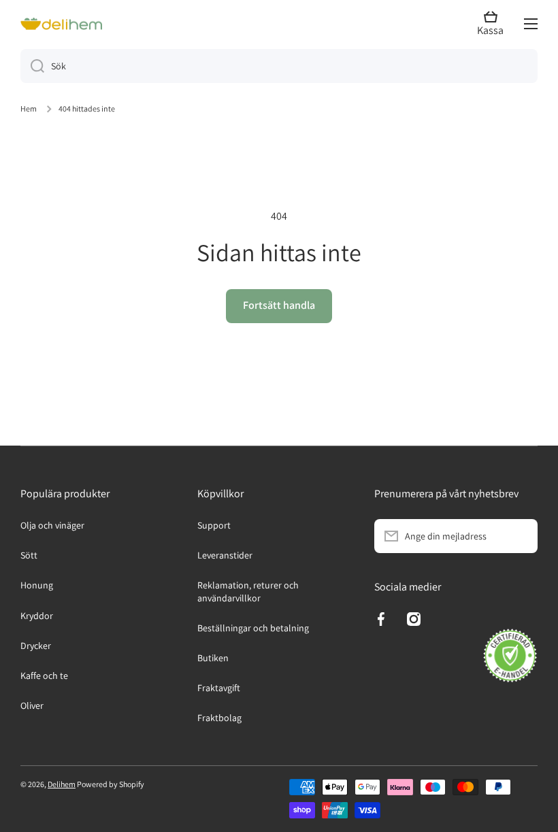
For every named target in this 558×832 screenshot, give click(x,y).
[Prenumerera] (521, 536)
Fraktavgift (218, 688)
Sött (28, 555)
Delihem (62, 784)
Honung (36, 585)
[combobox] (279, 66)
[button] (494, 24)
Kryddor (36, 616)
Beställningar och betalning (253, 628)
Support (214, 525)
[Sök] (32, 66)
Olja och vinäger (52, 525)
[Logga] (61, 24)
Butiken (213, 658)
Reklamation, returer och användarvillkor (248, 591)
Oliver (32, 705)
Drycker (35, 645)
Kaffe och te (44, 675)
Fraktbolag (219, 718)
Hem (28, 108)
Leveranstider (224, 555)
